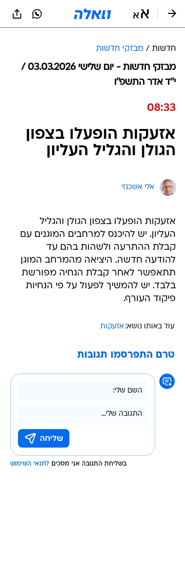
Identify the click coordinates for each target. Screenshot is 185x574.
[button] (141, 13)
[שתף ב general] (17, 14)
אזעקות (112, 326)
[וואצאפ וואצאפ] (37, 14)
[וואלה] (92, 14)
